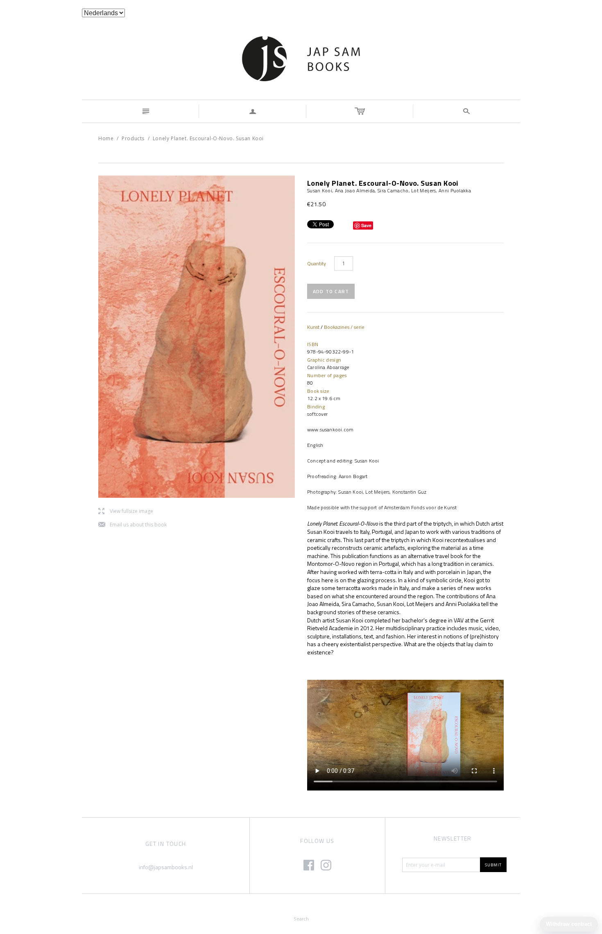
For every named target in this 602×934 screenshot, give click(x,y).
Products (133, 138)
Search (301, 919)
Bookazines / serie (344, 327)
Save (366, 225)
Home (105, 138)
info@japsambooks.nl (166, 867)
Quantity (316, 263)
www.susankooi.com (330, 429)
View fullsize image (125, 511)
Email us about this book (132, 525)
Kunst (313, 327)
